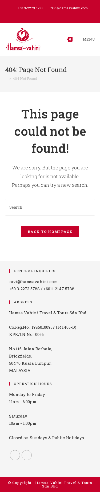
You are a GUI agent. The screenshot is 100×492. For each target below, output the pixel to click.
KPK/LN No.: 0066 (26, 334)
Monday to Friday (27, 394)
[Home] (6, 78)
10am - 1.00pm (22, 423)
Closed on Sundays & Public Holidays (46, 437)
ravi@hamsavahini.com (69, 8)
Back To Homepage (50, 231)
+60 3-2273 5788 (30, 8)
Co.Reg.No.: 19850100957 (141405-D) (42, 327)
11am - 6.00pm (22, 401)
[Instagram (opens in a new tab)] (51, 13)
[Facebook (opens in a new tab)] (45, 13)
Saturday (18, 416)
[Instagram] (27, 455)
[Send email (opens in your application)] (56, 13)
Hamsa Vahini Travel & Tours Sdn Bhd (47, 312)
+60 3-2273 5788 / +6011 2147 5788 (41, 288)
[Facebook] (15, 455)
